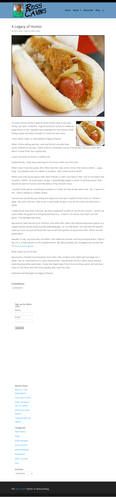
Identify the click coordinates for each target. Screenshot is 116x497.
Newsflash (20, 454)
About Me (88, 11)
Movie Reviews (22, 449)
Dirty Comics (21, 445)
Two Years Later (23, 397)
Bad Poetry (20, 431)
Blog (98, 11)
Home (67, 11)
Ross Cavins (18, 31)
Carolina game (26, 246)
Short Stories (21, 458)
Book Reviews (21, 440)
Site (17, 463)
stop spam (20, 488)
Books (76, 11)
